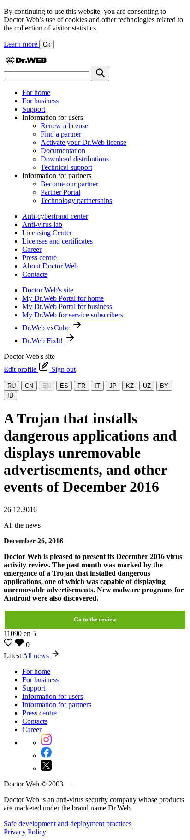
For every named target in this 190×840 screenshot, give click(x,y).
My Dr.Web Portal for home (63, 298)
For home (36, 92)
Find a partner (61, 134)
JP (113, 385)
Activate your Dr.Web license (83, 142)
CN (29, 385)
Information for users (52, 696)
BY (164, 385)
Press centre (39, 258)
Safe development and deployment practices (67, 824)
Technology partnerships (76, 200)
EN (46, 385)
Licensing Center (47, 233)
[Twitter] (46, 768)
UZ (147, 385)
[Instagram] (46, 742)
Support (33, 109)
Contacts (35, 274)
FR (81, 385)
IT (97, 385)
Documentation (63, 151)
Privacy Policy (25, 832)
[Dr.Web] (26, 62)
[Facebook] (46, 755)
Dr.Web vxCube (46, 328)
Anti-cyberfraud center (55, 216)
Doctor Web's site (47, 290)
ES (64, 385)
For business (40, 101)
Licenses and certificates (57, 241)
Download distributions (75, 159)
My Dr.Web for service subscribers (72, 315)
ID (10, 395)
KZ (130, 385)
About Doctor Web (50, 266)
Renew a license (64, 126)
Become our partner (69, 184)
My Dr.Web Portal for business (67, 306)
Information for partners (56, 705)
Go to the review (95, 619)
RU (11, 385)
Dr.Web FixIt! (43, 341)
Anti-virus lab (42, 224)
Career (32, 249)
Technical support (66, 167)
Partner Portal (60, 192)
